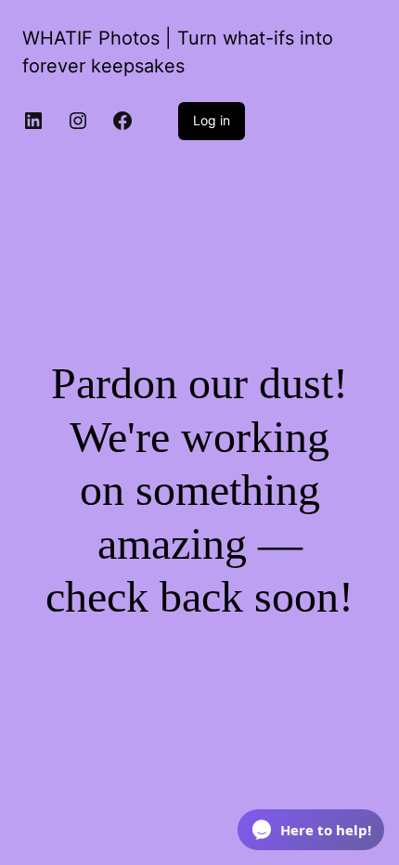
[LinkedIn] (33, 121)
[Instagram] (78, 121)
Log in (211, 120)
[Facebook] (122, 121)
